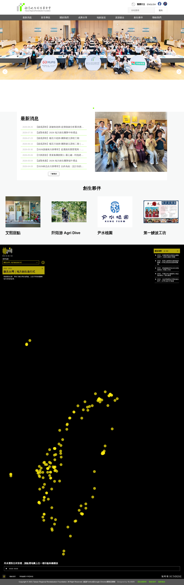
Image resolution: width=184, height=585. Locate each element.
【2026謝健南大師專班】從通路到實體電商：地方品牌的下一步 (60, 149)
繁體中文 (141, 4)
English (151, 4)
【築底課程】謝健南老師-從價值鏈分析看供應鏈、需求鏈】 (60, 127)
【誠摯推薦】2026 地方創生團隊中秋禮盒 (56, 132)
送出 (161, 10)
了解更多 (53, 174)
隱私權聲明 (142, 582)
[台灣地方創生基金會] (34, 6)
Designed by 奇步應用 (126, 582)
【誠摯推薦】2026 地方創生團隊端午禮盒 (56, 160)
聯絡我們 (152, 582)
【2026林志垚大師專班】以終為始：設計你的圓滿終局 (60, 166)
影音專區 (45, 17)
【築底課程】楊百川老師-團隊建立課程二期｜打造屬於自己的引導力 (60, 144)
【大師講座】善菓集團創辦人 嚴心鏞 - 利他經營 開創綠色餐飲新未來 (60, 155)
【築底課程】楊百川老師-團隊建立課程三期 (57, 138)
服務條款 (161, 582)
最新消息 (27, 17)
